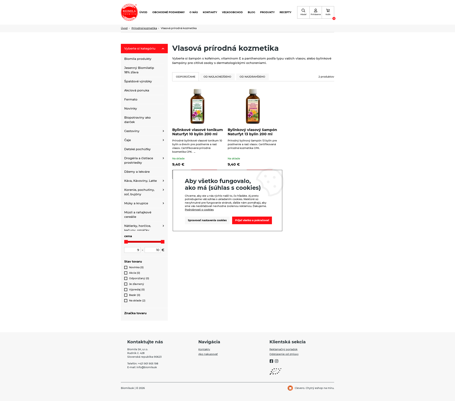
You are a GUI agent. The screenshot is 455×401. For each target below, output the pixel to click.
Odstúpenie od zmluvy (284, 354)
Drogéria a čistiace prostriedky (138, 160)
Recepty (285, 12)
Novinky (130, 108)
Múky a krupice (136, 203)
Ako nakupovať (208, 354)
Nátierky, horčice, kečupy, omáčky (137, 228)
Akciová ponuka (136, 90)
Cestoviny (132, 131)
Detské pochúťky (137, 149)
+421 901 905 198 (148, 363)
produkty (267, 12)
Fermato (130, 99)
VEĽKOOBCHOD (232, 12)
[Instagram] (277, 361)
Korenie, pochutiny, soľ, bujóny (139, 192)
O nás (193, 12)
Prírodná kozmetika (144, 28)
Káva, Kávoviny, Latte (140, 180)
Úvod (143, 12)
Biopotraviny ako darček (137, 120)
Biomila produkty (137, 59)
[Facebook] (271, 361)
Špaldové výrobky (138, 81)
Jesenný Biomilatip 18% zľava (139, 70)
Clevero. (300, 388)
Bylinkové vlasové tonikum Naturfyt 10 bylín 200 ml (197, 132)
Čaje (127, 140)
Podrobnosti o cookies (199, 209)
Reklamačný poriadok (283, 349)
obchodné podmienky (168, 12)
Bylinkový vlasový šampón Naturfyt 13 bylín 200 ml (252, 132)
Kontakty (210, 12)
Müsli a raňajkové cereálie (137, 215)
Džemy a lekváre (137, 171)
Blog (251, 12)
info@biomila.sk (146, 367)
